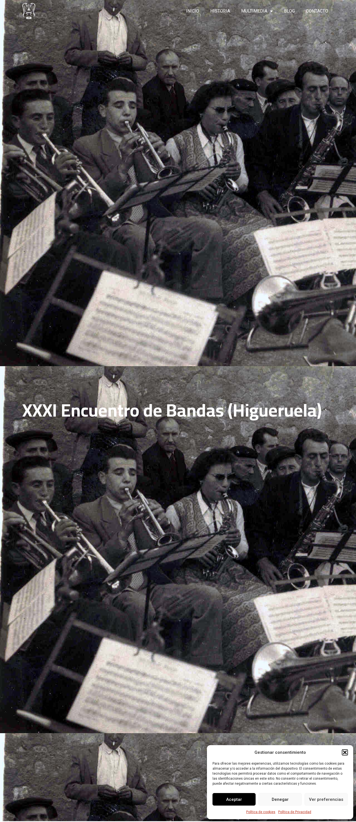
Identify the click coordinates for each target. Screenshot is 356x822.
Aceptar (234, 799)
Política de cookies (260, 812)
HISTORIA (220, 11)
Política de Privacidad (294, 812)
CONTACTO (317, 11)
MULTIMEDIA (254, 11)
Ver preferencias (326, 799)
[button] (345, 752)
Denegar (280, 799)
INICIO (192, 11)
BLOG (289, 11)
